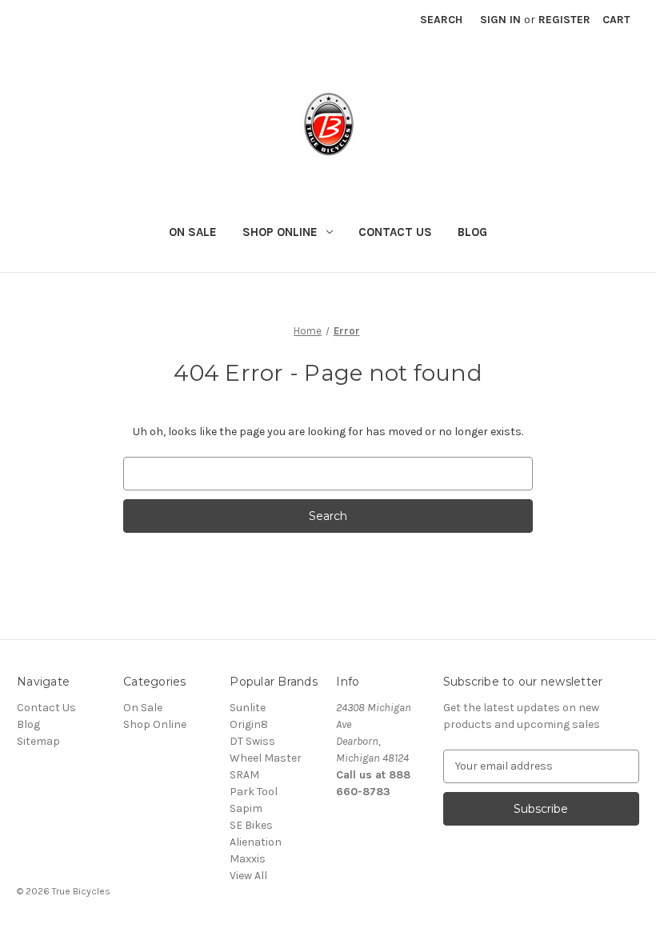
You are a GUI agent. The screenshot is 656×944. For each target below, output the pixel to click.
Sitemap (38, 741)
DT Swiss (252, 741)
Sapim (246, 808)
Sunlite (248, 707)
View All (248, 875)
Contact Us (395, 232)
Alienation (256, 842)
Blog (472, 232)
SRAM (244, 775)
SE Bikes (251, 825)
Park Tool (254, 791)
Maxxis (248, 859)
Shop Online (280, 232)
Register (564, 19)
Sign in (500, 19)
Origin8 (249, 724)
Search (441, 19)
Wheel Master (266, 758)
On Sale (193, 232)
